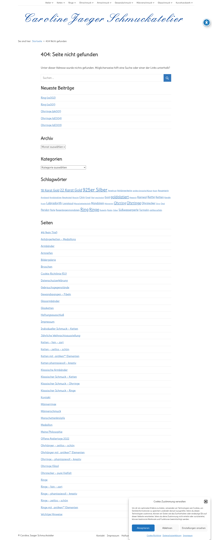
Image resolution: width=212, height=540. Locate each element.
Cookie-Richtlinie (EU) (54, 273)
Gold (107, 197)
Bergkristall (67, 197)
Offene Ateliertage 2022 (55, 438)
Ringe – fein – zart (51, 486)
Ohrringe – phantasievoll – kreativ (61, 459)
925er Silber (95, 190)
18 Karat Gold (50, 190)
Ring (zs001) (48, 104)
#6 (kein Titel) (49, 232)
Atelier (48, 2)
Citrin (82, 197)
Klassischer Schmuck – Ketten (59, 376)
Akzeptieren (143, 528)
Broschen (46, 266)
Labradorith (54, 203)
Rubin (110, 210)
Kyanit (43, 203)
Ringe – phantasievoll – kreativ (59, 493)
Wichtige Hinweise (51, 514)
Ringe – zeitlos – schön (54, 500)
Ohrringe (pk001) (51, 111)
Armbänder (47, 246)
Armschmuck (103, 2)
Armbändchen (56, 197)
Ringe (71, 2)
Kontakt (45, 397)
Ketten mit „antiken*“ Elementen (60, 356)
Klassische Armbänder (54, 370)
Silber (115, 210)
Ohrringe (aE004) (51, 118)
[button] (205, 501)
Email (88, 197)
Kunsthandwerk (183, 2)
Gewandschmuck (123, 2)
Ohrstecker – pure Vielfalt (56, 473)
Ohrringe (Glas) (50, 466)
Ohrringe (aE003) (51, 125)
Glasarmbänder (50, 301)
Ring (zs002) (48, 97)
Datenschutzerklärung (172, 535)
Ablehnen (167, 528)
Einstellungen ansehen (194, 528)
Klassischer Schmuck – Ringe (58, 390)
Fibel (93, 197)
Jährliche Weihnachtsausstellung (60, 335)
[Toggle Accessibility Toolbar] (206, 22)
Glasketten (47, 308)
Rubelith (103, 210)
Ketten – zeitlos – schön (55, 349)
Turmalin (144, 209)
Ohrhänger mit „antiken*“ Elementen (63, 452)
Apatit (155, 191)
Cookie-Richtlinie (154, 535)
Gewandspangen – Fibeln (56, 294)
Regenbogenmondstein (68, 210)
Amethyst (112, 190)
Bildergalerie (48, 260)
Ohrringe (134, 203)
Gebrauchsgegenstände (55, 287)
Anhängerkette (124, 190)
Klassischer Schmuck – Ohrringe (60, 383)
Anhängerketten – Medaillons (58, 239)
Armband (45, 197)
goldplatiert (120, 197)
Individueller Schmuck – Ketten (59, 328)
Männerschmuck (144, 2)
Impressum (188, 535)
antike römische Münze (142, 190)
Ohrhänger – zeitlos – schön (57, 445)
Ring (84, 209)
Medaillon (46, 425)
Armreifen (47, 253)
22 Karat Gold (71, 190)
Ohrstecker (149, 203)
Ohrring (120, 203)
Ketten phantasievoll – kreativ (58, 363)
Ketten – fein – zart (52, 342)
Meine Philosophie (51, 431)
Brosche (75, 197)
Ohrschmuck (85, 2)
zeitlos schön (156, 210)
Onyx (158, 203)
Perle (52, 210)
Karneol (142, 197)
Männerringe (48, 404)
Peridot (45, 210)
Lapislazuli (68, 203)
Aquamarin (163, 190)
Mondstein (97, 203)
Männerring (109, 203)
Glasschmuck (164, 2)
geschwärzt (99, 197)
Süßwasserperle (129, 210)
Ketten (60, 2)
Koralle (167, 197)
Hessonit (133, 197)
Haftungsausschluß (52, 315)
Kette (151, 197)
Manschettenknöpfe (82, 203)
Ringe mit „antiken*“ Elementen (59, 507)
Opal (163, 203)
